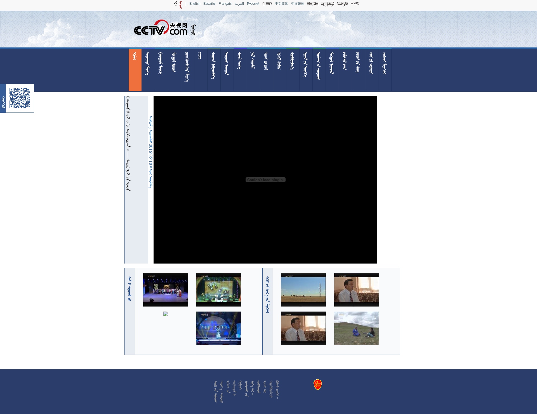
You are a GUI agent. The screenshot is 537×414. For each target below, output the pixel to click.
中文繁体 (297, 4)
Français (225, 4)
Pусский (253, 4)
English (195, 4)
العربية (239, 4)
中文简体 (281, 4)
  (129, 288)
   (267, 294)
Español (209, 4)
